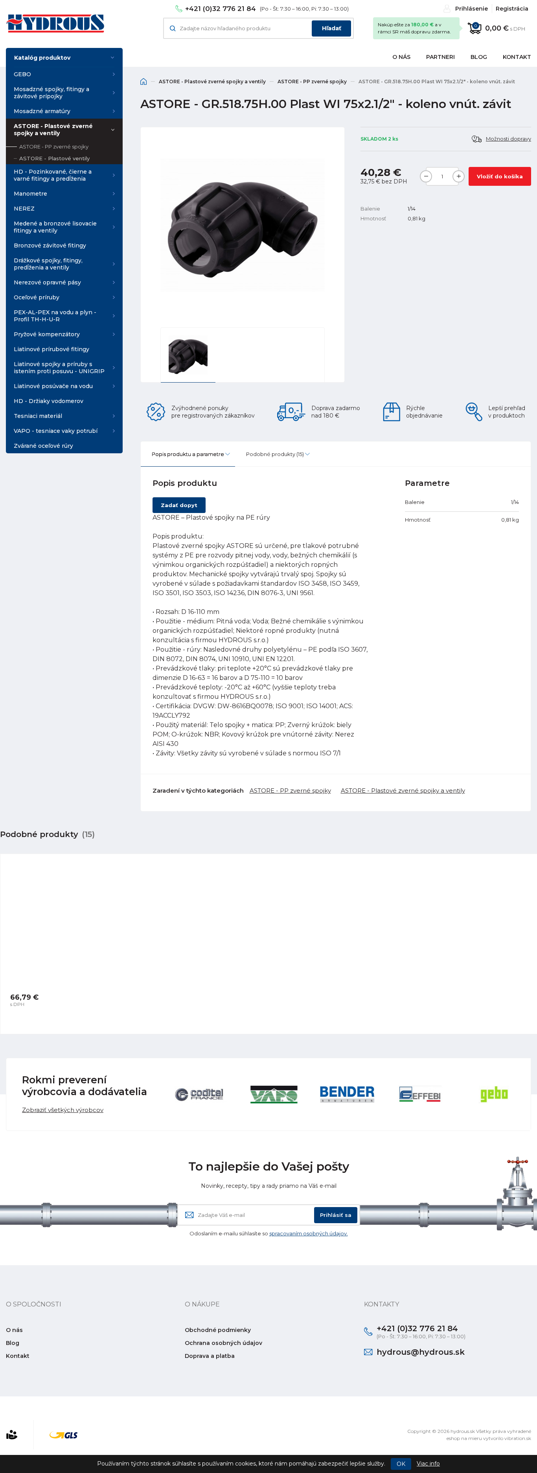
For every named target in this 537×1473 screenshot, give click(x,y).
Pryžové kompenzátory (47, 334)
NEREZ (24, 208)
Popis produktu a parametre (188, 454)
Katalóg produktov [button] (42, 57)
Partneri (440, 56)
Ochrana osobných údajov (223, 1343)
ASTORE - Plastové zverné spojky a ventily (53, 130)
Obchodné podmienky (218, 1330)
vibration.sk (517, 1438)
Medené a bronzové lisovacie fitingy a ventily (55, 227)
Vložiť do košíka (500, 176)
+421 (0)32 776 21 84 (220, 9)
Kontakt (17, 1355)
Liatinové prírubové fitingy (51, 349)
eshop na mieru (464, 1438)
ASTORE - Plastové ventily (54, 158)
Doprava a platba (210, 1355)
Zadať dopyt (179, 505)
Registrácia (512, 8)
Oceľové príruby (36, 297)
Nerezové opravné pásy (47, 282)
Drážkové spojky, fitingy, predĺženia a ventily (48, 264)
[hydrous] (55, 23)
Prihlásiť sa (335, 1215)
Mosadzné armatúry (42, 111)
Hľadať (331, 28)
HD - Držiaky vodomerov (48, 401)
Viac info (428, 1463)
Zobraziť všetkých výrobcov (62, 1110)
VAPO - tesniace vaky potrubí (55, 430)
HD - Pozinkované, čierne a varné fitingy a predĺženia (53, 175)
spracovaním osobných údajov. (308, 1233)
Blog (479, 56)
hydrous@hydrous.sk (421, 1352)
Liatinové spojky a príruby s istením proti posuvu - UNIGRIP (59, 368)
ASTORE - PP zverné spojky (53, 146)
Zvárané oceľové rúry (43, 445)
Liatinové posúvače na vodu (53, 386)
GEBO (22, 74)
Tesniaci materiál (38, 416)
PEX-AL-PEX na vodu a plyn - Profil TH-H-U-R (55, 316)
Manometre (30, 193)
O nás (401, 56)
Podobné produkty (275, 454)
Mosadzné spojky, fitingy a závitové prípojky (51, 93)
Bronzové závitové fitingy (50, 245)
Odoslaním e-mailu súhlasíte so (268, 1233)
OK (401, 1464)
